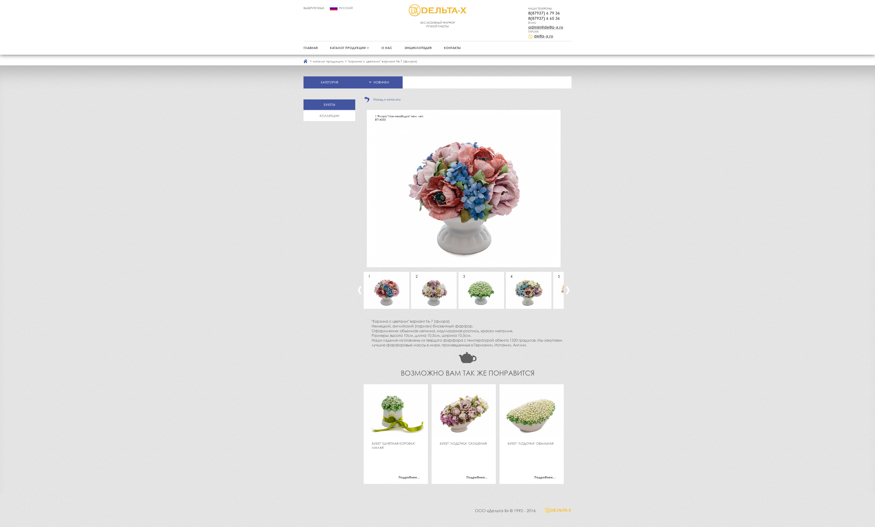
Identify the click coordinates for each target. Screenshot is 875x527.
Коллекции (329, 116)
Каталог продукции (348, 48)
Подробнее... (409, 477)
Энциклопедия (418, 48)
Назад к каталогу (387, 99)
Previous (360, 290)
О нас (386, 48)
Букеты (329, 104)
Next (568, 290)
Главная (311, 48)
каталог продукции (328, 61)
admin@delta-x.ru (545, 27)
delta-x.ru (543, 36)
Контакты (452, 48)
